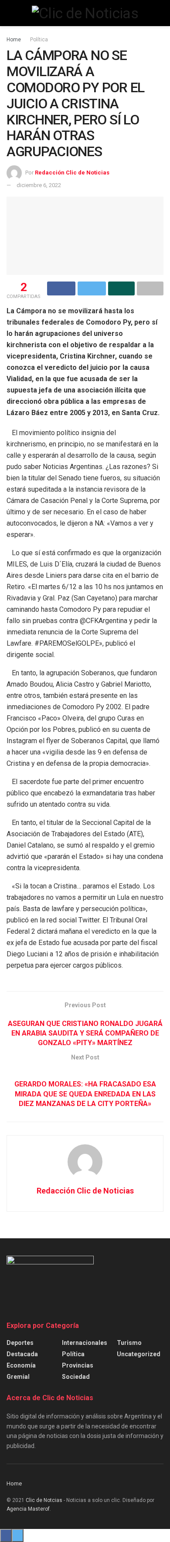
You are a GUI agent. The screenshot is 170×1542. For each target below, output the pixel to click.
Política (39, 40)
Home (14, 40)
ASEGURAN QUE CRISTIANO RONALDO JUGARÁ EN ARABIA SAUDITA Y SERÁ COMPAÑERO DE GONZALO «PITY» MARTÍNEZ (85, 1033)
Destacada (22, 1354)
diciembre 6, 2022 (39, 185)
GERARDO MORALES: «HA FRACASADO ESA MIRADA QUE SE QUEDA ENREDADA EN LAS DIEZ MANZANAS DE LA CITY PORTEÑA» (85, 1094)
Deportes (20, 1342)
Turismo (129, 1342)
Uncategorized (138, 1354)
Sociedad (76, 1376)
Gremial (18, 1376)
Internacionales (84, 1342)
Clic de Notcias (44, 1500)
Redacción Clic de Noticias (72, 172)
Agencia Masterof (28, 1509)
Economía (21, 1365)
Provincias (77, 1365)
